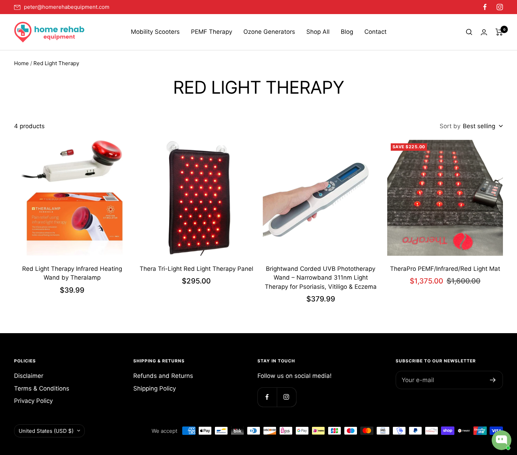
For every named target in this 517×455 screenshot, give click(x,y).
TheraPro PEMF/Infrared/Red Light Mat (445, 268)
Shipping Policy (154, 388)
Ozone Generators (269, 31)
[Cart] (499, 32)
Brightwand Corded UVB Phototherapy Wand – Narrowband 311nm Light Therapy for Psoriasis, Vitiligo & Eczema (321, 277)
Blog (347, 31)
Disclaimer (28, 375)
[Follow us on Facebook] (485, 7)
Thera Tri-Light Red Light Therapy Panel (196, 268)
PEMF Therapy (211, 31)
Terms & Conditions (41, 388)
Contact (375, 31)
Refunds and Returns (163, 375)
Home (21, 63)
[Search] (469, 32)
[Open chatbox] (501, 440)
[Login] (484, 32)
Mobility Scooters (155, 31)
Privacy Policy (33, 400)
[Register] (493, 380)
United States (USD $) (46, 431)
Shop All (318, 31)
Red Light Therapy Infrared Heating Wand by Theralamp (72, 273)
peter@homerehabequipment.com (66, 7)
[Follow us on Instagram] (497, 7)
